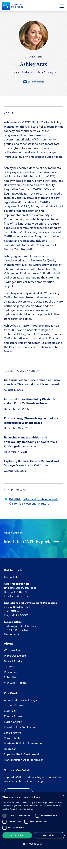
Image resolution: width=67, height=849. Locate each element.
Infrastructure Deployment (21, 727)
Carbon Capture (14, 705)
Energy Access (13, 716)
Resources (10, 672)
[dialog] (33, 820)
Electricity (10, 711)
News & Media (13, 661)
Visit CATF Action (15, 683)
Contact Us (11, 577)
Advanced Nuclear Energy (20, 700)
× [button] (63, 795)
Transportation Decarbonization (24, 760)
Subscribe (10, 677)
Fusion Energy (13, 722)
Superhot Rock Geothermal (21, 754)
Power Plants (12, 738)
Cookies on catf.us (24, 808)
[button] (33, 843)
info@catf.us (20, 596)
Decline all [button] (49, 835)
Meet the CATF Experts (27, 542)
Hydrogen (10, 749)
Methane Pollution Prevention (23, 743)
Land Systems (12, 733)
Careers (9, 666)
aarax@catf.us (36, 81)
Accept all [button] (17, 835)
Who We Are (12, 650)
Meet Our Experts (15, 656)
